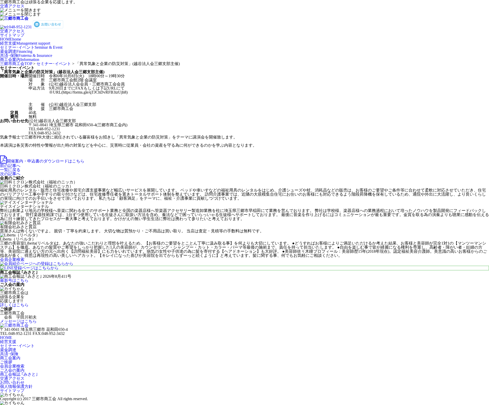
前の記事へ (10, 165)
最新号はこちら (14, 280)
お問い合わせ (12, 382)
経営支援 (25, 43)
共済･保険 (26, 55)
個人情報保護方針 (16, 386)
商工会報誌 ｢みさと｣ (19, 374)
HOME (10, 39)
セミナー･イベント (31, 47)
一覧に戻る (10, 170)
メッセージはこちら (18, 321)
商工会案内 (19, 59)
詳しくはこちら (14, 305)
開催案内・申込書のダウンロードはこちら (45, 161)
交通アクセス (12, 6)
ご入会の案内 (12, 370)
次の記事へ (10, 174)
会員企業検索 (12, 366)
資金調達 (16, 51)
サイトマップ (12, 35)
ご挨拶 (6, 362)
